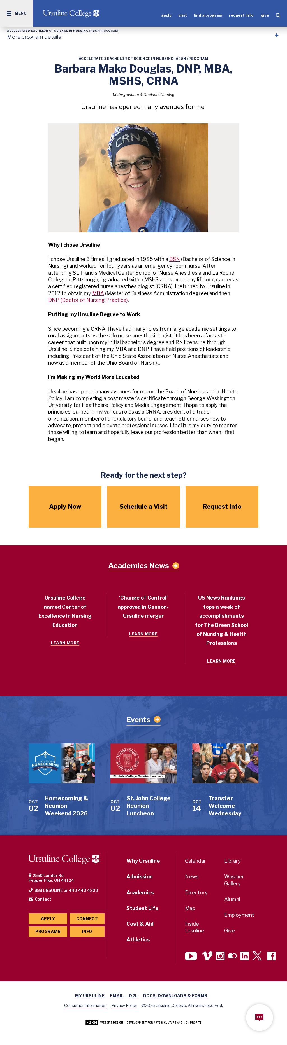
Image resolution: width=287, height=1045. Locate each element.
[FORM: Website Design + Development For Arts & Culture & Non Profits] (143, 1023)
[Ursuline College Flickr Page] (232, 956)
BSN (174, 259)
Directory (196, 892)
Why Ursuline (143, 861)
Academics (140, 892)
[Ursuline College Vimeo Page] (207, 956)
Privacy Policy (124, 1005)
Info (87, 931)
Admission (139, 877)
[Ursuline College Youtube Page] (191, 956)
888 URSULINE (48, 890)
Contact (43, 899)
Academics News (138, 565)
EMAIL (117, 995)
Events (138, 719)
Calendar (195, 861)
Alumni (232, 899)
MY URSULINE (90, 995)
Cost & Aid (140, 924)
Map (190, 908)
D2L (133, 995)
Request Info (241, 15)
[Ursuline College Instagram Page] (220, 956)
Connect (87, 918)
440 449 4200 (83, 890)
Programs (48, 931)
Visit (182, 15)
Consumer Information (85, 1005)
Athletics (138, 940)
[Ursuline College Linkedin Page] (244, 956)
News (191, 877)
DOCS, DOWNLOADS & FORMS (175, 995)
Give (264, 15)
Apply (166, 15)
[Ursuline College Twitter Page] (258, 956)
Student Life (142, 908)
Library (232, 861)
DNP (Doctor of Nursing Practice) (88, 300)
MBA (98, 293)
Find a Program (208, 15)
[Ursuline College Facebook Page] (271, 956)
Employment (239, 915)
